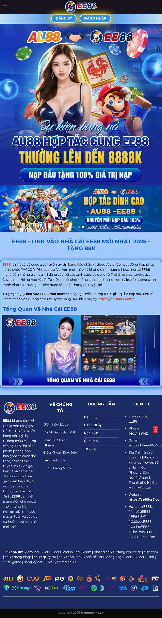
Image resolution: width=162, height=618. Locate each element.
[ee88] (81, 7)
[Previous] (8, 208)
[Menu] (5, 7)
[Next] (153, 208)
